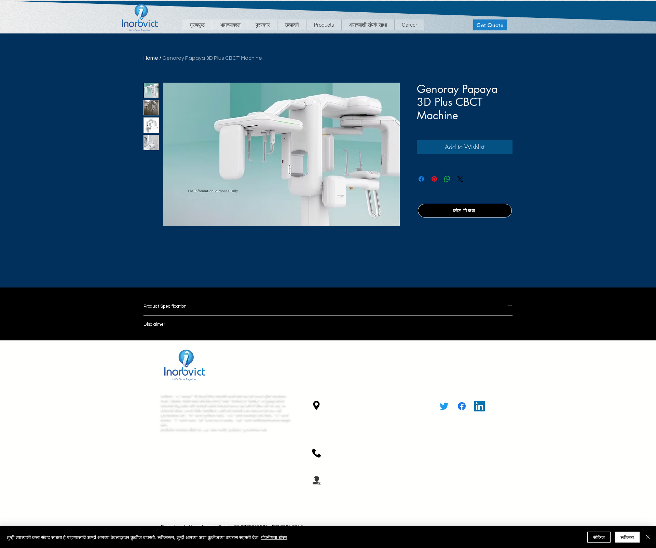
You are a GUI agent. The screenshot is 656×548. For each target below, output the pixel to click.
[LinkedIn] (479, 406)
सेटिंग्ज (599, 537)
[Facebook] (461, 406)
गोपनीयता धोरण (274, 537)
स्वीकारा (627, 537)
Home (151, 58)
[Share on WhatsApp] (447, 179)
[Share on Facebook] (421, 179)
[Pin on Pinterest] (434, 179)
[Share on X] (460, 179)
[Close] (648, 537)
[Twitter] (444, 406)
